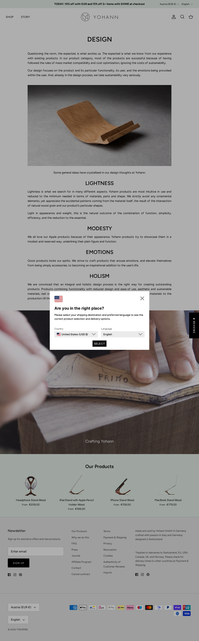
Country (58, 328)
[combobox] (72, 334)
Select (99, 343)
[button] (142, 298)
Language (106, 328)
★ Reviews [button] (194, 325)
